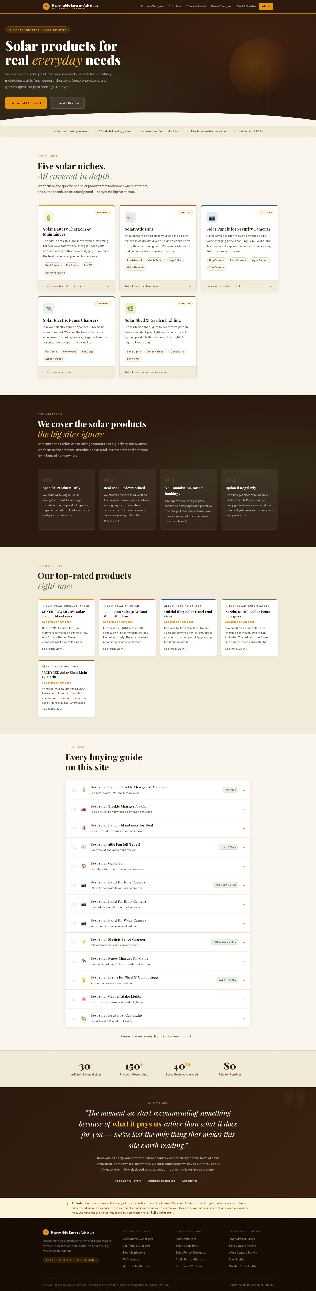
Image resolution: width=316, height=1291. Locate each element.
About (266, 6)
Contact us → (191, 1181)
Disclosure (256, 1284)
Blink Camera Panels (242, 1246)
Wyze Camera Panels (243, 1252)
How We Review (67, 103)
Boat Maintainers (134, 1252)
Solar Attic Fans (186, 1239)
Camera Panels (196, 6)
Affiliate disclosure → (163, 1181)
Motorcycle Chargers (137, 1266)
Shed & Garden (246, 6)
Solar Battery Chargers (138, 1239)
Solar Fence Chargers (190, 1252)
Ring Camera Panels (242, 1239)
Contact (244, 1284)
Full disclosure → (162, 1212)
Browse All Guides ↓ (26, 103)
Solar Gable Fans (187, 1246)
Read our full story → (130, 1181)
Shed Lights (236, 1259)
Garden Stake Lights (242, 1266)
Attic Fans (175, 6)
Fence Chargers (221, 6)
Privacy (269, 1284)
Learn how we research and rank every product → (158, 1036)
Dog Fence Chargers (190, 1266)
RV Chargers (131, 1259)
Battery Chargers (152, 6)
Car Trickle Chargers (136, 1246)
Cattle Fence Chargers (191, 1259)
